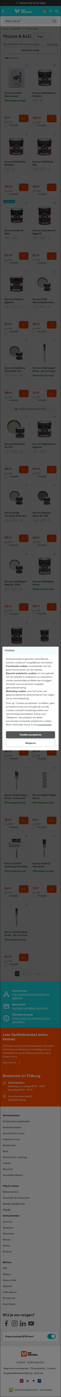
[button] (30, 734)
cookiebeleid (45, 724)
